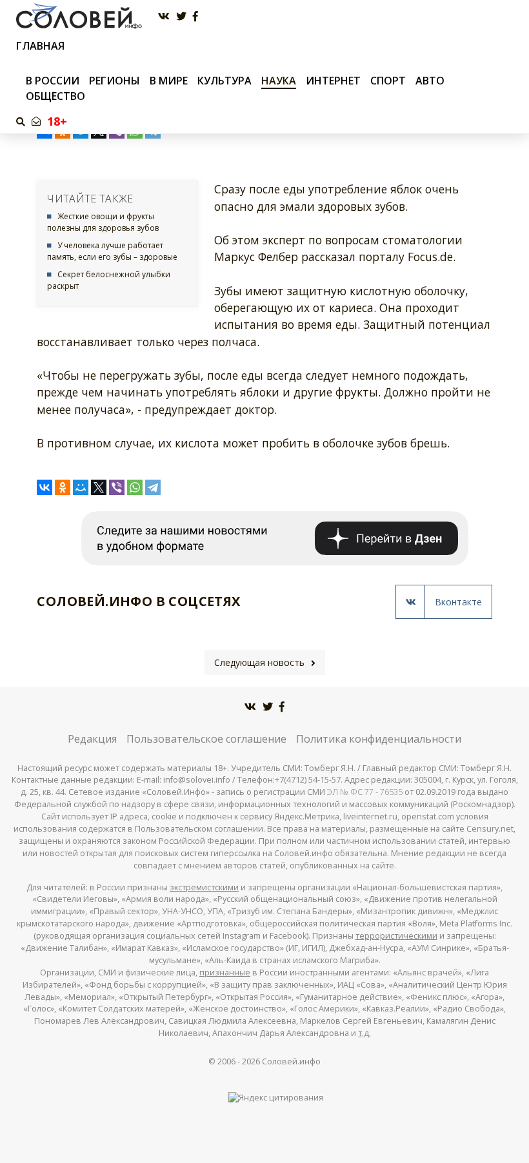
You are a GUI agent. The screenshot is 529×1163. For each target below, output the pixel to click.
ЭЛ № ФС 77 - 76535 (365, 792)
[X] (98, 487)
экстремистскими (204, 887)
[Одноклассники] (62, 487)
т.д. (364, 1033)
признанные (224, 972)
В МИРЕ (169, 80)
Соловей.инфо (291, 1061)
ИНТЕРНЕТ (333, 80)
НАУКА (278, 80)
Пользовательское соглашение (206, 739)
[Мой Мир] (80, 487)
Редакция (92, 739)
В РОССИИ (52, 80)
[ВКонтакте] (44, 487)
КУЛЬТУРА (224, 80)
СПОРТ (388, 80)
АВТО (429, 80)
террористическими (396, 935)
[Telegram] (153, 487)
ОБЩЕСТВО (55, 96)
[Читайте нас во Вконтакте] (164, 16)
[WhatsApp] (135, 487)
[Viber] (117, 487)
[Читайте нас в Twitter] (181, 16)
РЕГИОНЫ (114, 80)
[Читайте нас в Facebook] (195, 16)
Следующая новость (259, 662)
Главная (40, 46)
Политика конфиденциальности (378, 739)
